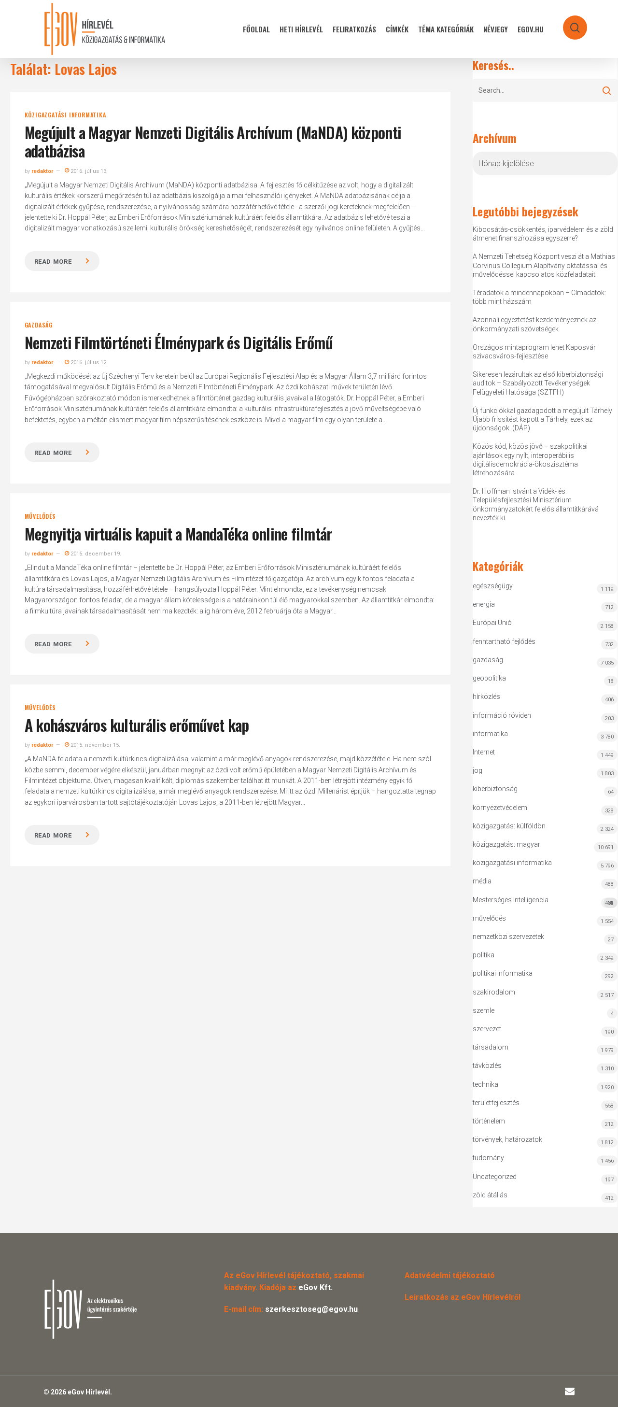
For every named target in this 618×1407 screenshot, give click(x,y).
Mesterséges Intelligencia (543, 901)
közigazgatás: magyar (506, 844)
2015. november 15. (94, 745)
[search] (569, 23)
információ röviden (502, 715)
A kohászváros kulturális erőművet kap (137, 724)
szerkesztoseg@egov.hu (311, 1309)
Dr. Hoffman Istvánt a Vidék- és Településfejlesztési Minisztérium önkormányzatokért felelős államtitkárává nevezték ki (536, 504)
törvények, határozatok (507, 1139)
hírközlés (486, 696)
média (482, 881)
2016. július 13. (88, 171)
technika (485, 1084)
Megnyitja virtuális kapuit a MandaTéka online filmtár (178, 533)
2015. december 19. (95, 554)
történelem (489, 1121)
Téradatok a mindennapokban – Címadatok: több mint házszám (539, 297)
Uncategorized (495, 1176)
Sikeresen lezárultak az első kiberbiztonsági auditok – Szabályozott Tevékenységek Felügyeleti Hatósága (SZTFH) (538, 383)
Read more (53, 261)
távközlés (487, 1065)
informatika (490, 734)
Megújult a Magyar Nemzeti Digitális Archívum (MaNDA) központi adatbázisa (213, 141)
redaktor (42, 171)
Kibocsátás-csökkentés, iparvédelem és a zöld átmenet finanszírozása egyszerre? (543, 234)
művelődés (40, 516)
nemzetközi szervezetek (508, 936)
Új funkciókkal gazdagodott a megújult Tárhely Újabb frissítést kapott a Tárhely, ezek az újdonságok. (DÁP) (542, 419)
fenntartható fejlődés (504, 641)
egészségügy (493, 586)
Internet (484, 752)
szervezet (487, 1029)
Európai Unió (492, 622)
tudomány (488, 1158)
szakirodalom (494, 992)
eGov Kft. (315, 1287)
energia (484, 604)
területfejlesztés (496, 1103)
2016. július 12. (88, 362)
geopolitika (489, 678)
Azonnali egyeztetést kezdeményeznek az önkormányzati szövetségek (534, 324)
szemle (483, 1010)
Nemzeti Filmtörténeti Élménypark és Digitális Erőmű (179, 342)
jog (477, 770)
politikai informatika (503, 973)
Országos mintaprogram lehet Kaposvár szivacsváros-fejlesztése (534, 351)
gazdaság (39, 325)
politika (483, 955)
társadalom (490, 1047)
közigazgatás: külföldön (509, 826)
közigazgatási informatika (65, 115)
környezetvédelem (500, 807)
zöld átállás (490, 1195)
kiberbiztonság (495, 789)
